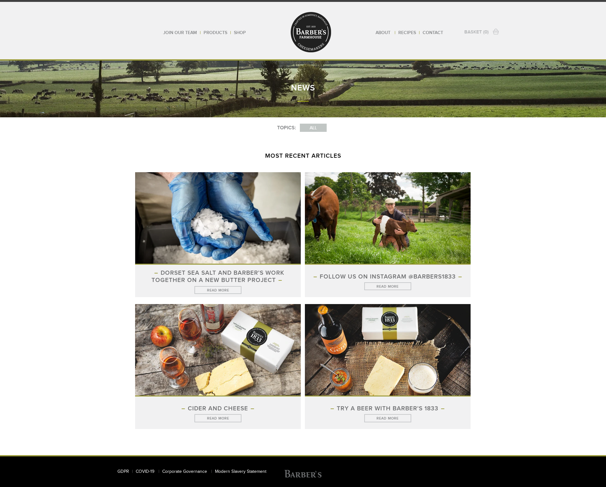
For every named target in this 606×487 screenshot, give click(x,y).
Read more (218, 290)
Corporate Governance (185, 471)
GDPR (123, 471)
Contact (433, 32)
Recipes (407, 32)
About (384, 32)
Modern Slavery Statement (240, 471)
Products (215, 32)
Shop (240, 32)
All (313, 128)
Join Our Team (180, 32)
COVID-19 (146, 471)
